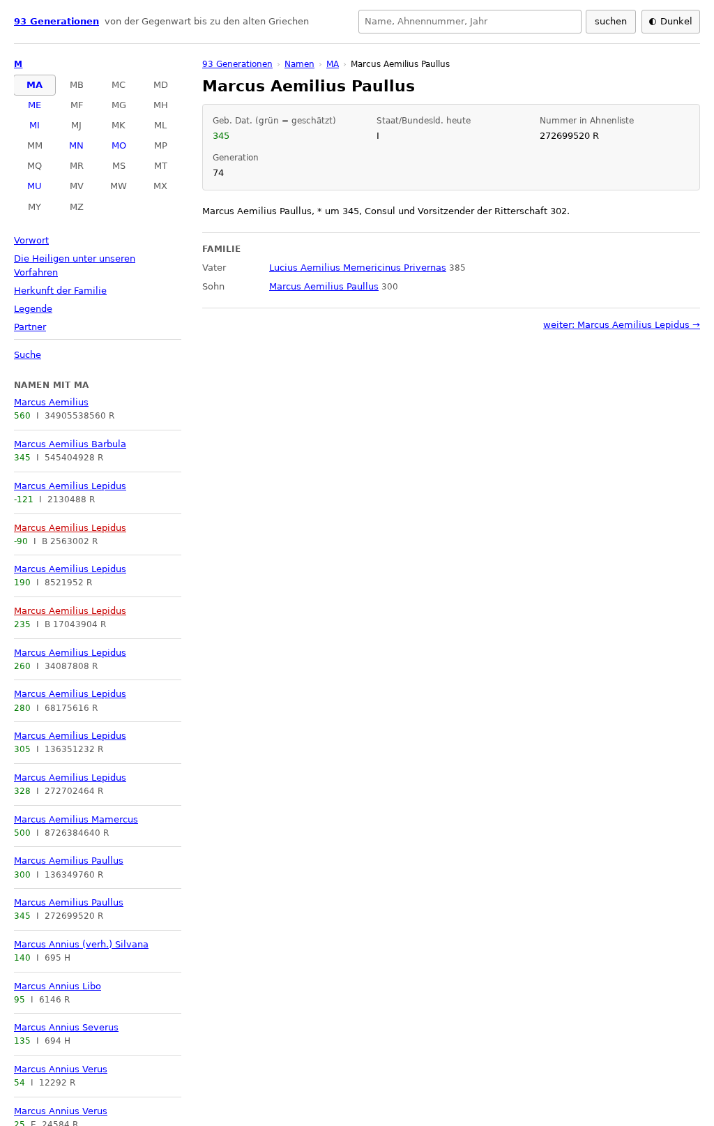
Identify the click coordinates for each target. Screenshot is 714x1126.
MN (76, 145)
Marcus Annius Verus (60, 1069)
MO (119, 145)
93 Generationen (56, 21)
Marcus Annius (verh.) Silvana (81, 944)
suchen (611, 21)
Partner (30, 327)
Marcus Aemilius (51, 402)
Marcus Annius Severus (66, 1027)
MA (34, 85)
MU (34, 186)
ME (34, 105)
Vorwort (31, 240)
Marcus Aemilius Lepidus (70, 486)
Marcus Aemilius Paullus (68, 860)
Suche (27, 355)
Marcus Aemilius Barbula (70, 444)
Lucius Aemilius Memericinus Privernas (357, 267)
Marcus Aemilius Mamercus (76, 819)
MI (34, 125)
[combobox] (470, 21)
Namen (299, 64)
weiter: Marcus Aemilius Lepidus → (621, 325)
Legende (33, 308)
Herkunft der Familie (60, 290)
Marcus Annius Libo (57, 986)
